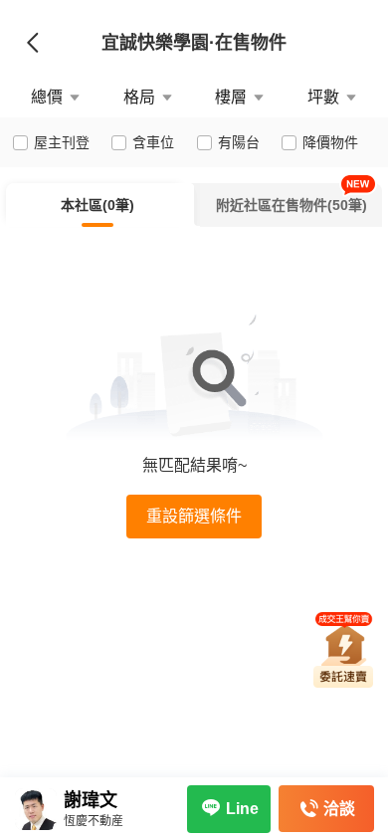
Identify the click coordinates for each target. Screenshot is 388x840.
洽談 (339, 808)
